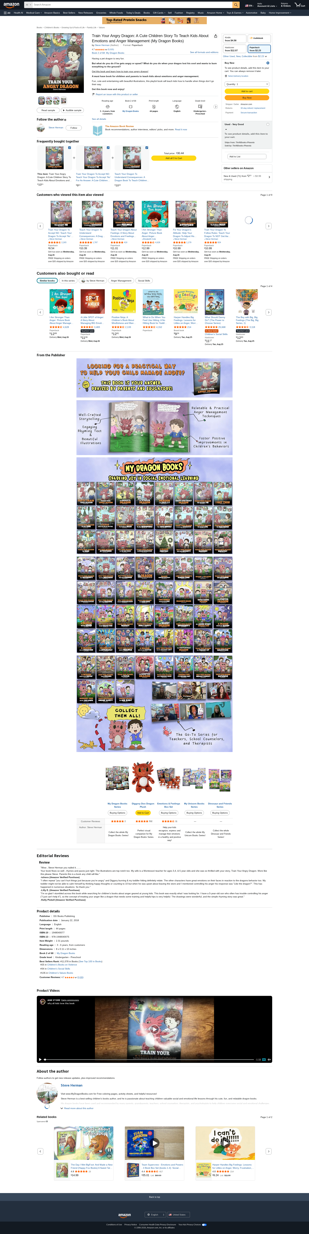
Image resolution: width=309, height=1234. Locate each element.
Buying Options (117, 812)
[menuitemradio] (264, 1059)
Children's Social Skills (216, 332)
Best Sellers (69, 12)
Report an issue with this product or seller (117, 94)
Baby (263, 12)
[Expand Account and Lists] (276, 6)
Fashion (179, 12)
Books (147, 12)
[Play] (39, 1059)
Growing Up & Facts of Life (73, 27)
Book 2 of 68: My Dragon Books (108, 53)
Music (201, 12)
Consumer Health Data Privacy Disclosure (157, 1225)
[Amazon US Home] (124, 1216)
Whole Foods (116, 12)
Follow (73, 128)
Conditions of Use (114, 1225)
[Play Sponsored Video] (154, 1143)
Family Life (91, 27)
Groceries (101, 12)
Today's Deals (133, 12)
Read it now (181, 129)
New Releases (85, 12)
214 (189, 327)
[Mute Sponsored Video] (109, 1156)
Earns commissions (70, 1000)
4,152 (159, 327)
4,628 (66, 327)
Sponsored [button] (41, 1121)
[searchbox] (132, 5)
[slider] (149, 1059)
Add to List (234, 156)
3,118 (252, 327)
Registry (190, 12)
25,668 (221, 327)
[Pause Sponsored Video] (109, 1150)
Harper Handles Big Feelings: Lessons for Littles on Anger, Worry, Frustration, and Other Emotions (232, 1166)
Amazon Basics (52, 12)
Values (102, 27)
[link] (93, 158)
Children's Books (51, 27)
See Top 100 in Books (90, 961)
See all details (99, 119)
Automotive (251, 12)
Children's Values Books (61, 973)
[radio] (234, 39)
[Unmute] (269, 1060)
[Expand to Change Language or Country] (163, 1215)
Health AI (18, 12)
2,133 (128, 327)
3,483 (97, 327)
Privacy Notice (130, 1225)
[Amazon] (12, 5)
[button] (7, 13)
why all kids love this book (61, 1003)
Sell (170, 12)
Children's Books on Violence (62, 964)
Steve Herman (102, 45)
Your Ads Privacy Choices (189, 1225)
